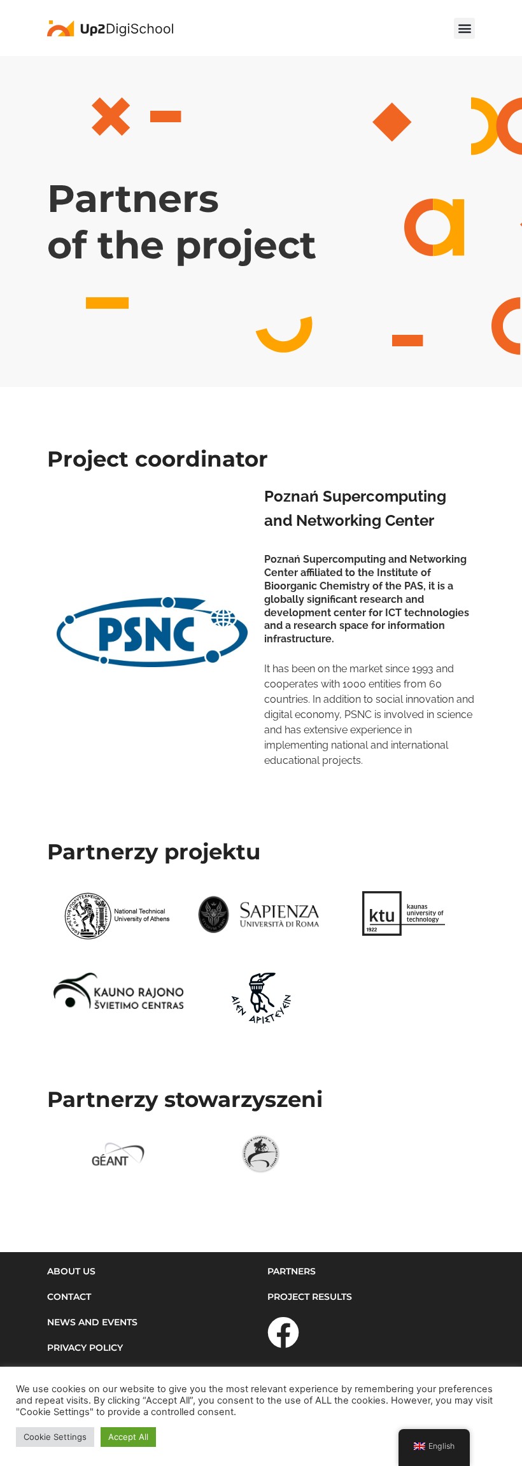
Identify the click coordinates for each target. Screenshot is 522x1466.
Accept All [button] (128, 1437)
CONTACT (69, 1296)
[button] (464, 28)
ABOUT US (71, 1271)
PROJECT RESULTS (309, 1296)
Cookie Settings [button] (55, 1437)
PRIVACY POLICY (85, 1347)
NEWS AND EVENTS (92, 1322)
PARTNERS (291, 1271)
